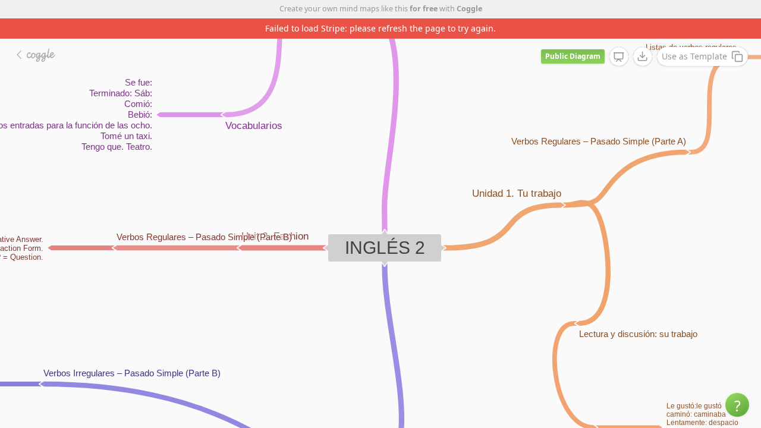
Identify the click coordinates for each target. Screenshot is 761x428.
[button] (737, 405)
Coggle (469, 9)
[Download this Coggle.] (642, 56)
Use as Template (694, 56)
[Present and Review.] (618, 57)
